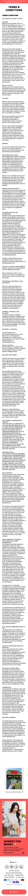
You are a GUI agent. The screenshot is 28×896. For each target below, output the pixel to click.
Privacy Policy (20, 877)
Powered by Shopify (18, 884)
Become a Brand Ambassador (14, 872)
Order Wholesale (9, 875)
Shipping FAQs (19, 875)
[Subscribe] (23, 852)
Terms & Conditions (9, 877)
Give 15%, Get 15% (14, 870)
